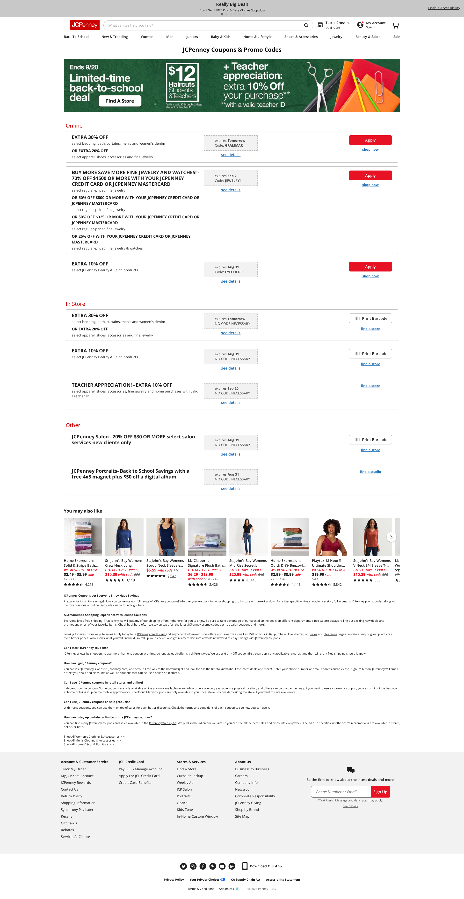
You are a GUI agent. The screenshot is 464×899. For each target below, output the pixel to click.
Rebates (67, 830)
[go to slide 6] (244, 14)
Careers (241, 775)
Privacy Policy (174, 880)
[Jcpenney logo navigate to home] (85, 25)
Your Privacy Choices (204, 880)
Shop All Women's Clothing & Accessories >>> (94, 737)
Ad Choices (226, 889)
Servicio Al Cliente (75, 836)
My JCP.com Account (77, 775)
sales (313, 634)
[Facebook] (203, 866)
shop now (370, 149)
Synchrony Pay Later (77, 809)
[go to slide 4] (235, 14)
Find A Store (186, 769)
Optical (182, 802)
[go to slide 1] (222, 14)
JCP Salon (184, 789)
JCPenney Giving (248, 802)
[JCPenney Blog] (232, 866)
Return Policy (71, 796)
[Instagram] (194, 866)
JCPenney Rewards (76, 782)
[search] (308, 25)
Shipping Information (78, 802)
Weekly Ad (185, 782)
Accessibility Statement (283, 880)
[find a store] (232, 85)
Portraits (184, 796)
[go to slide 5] (239, 14)
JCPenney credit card (151, 634)
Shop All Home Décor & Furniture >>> (89, 744)
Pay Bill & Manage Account (140, 769)
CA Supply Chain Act (245, 880)
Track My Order (73, 769)
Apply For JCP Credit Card (139, 775)
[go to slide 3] (231, 14)
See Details (350, 806)
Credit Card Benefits (135, 782)
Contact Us (69, 789)
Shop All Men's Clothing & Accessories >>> (92, 740)
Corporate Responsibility (255, 796)
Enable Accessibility (444, 8)
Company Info (246, 782)
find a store (370, 328)
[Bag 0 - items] (395, 25)
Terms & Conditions (201, 889)
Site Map (242, 816)
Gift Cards (69, 823)
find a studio (370, 471)
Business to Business (252, 769)
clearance (330, 634)
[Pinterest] (213, 866)
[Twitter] (184, 866)
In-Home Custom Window (197, 816)
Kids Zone (185, 809)
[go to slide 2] (226, 14)
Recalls (66, 816)
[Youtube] (223, 866)
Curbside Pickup (190, 775)
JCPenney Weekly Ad (162, 723)
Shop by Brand (247, 809)
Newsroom (244, 789)
